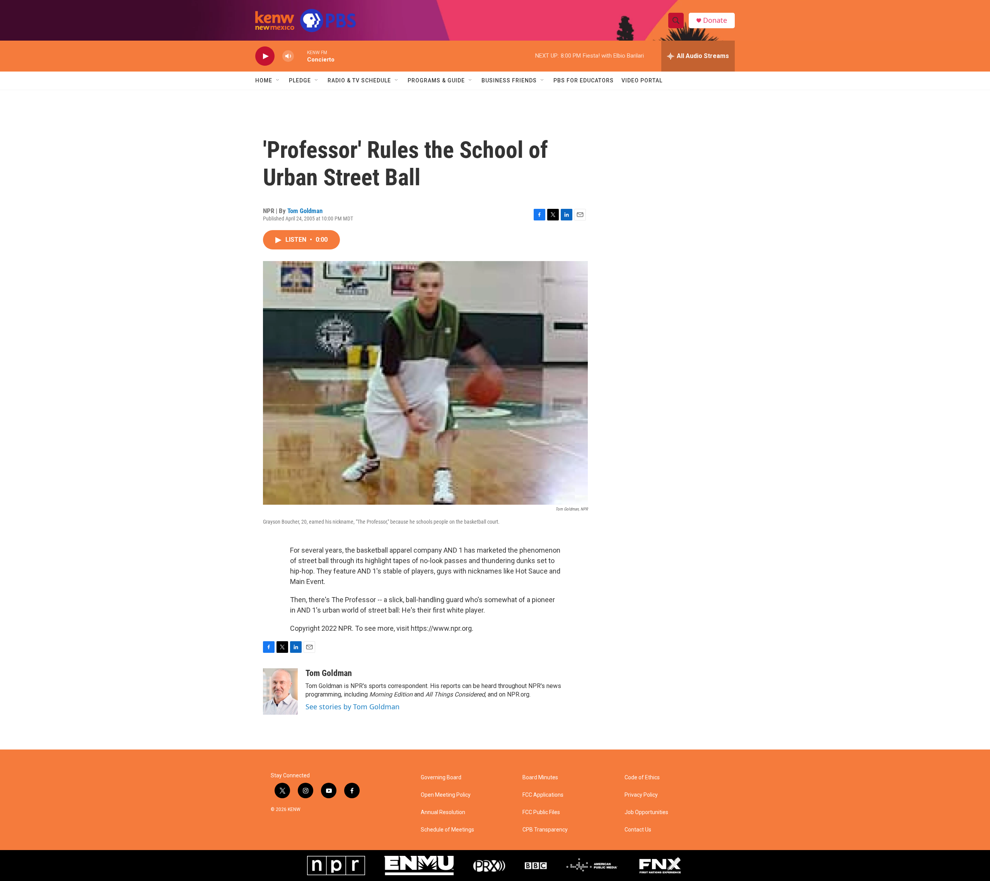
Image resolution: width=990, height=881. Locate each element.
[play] (265, 56)
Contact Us (638, 830)
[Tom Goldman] (280, 691)
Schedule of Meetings (447, 830)
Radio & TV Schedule (359, 80)
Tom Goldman (305, 211)
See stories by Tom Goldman (352, 706)
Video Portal (641, 80)
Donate (715, 20)
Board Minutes (540, 777)
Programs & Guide (436, 80)
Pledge (300, 80)
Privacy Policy (641, 795)
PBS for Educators (583, 80)
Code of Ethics (642, 777)
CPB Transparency (545, 830)
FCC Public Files (541, 812)
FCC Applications (542, 795)
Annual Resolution (443, 812)
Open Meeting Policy (446, 795)
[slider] (300, 56)
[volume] (288, 56)
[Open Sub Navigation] (278, 80)
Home (263, 80)
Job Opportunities (646, 812)
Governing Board (441, 777)
